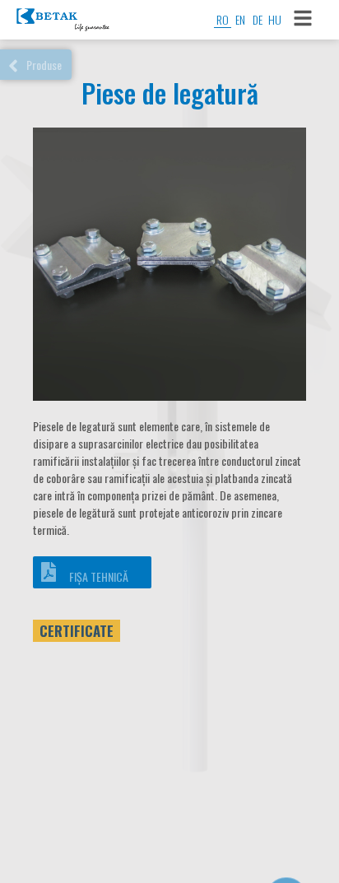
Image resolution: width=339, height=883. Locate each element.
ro (222, 19)
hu (274, 19)
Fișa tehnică (98, 576)
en (240, 19)
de (257, 19)
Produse (44, 64)
